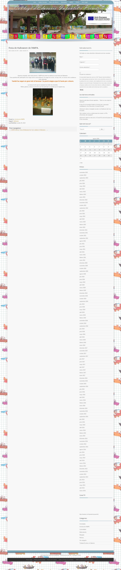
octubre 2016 (83, 383)
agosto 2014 (83, 449)
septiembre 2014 (84, 446)
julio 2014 (82, 452)
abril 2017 (82, 367)
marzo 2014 (83, 463)
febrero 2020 (83, 290)
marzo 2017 (83, 370)
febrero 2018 (83, 342)
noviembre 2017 (84, 350)
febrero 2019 (83, 317)
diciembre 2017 (83, 348)
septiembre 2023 (84, 178)
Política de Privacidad (39, 559)
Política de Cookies (52, 559)
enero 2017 (82, 375)
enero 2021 (82, 260)
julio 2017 (82, 359)
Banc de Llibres (53, 2)
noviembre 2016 (84, 381)
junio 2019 (82, 307)
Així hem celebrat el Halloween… (38, 130)
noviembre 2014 (84, 441)
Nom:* (81, 57)
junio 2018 (82, 331)
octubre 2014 (83, 444)
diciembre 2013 (83, 468)
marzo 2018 (83, 339)
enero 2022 (82, 227)
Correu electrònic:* (85, 67)
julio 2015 (82, 419)
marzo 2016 (83, 400)
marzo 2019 (83, 315)
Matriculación (83, 532)
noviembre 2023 (84, 172)
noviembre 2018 (84, 320)
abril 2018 (82, 337)
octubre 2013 (83, 474)
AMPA (71, 2)
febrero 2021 (83, 257)
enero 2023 (82, 197)
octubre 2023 (83, 175)
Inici (34, 2)
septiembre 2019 (84, 301)
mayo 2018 (82, 334)
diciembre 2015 (83, 408)
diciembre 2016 (83, 378)
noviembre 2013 (84, 471)
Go (101, 129)
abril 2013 (82, 488)
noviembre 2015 (84, 411)
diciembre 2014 (83, 438)
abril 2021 (82, 252)
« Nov (81, 162)
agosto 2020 (83, 274)
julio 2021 (82, 243)
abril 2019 (82, 312)
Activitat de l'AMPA (20, 119)
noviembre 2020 (84, 265)
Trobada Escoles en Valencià (87, 543)
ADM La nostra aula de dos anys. (84, 559)
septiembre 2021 (84, 238)
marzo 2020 (83, 287)
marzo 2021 (83, 254)
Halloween (16, 121)
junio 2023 (82, 183)
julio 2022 (82, 211)
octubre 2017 (83, 353)
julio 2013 (82, 479)
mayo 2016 (82, 394)
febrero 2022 (83, 224)
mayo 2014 (82, 457)
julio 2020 (82, 276)
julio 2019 (82, 304)
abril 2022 (82, 219)
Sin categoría (83, 540)
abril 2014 (82, 460)
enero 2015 (82, 435)
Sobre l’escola (43, 2)
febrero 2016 (83, 403)
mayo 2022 (82, 216)
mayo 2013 (82, 485)
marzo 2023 (83, 191)
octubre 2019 (83, 298)
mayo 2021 (82, 249)
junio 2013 (82, 482)
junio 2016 (82, 392)
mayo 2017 (82, 364)
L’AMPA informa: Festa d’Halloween (19, 130)
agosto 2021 (83, 241)
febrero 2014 (83, 466)
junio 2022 (82, 213)
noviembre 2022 (84, 202)
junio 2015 (82, 422)
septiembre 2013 (84, 477)
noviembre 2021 (84, 232)
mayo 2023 (82, 186)
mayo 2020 (82, 282)
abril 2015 (82, 427)
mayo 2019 (82, 309)
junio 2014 (82, 455)
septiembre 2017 (84, 356)
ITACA (77, 2)
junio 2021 (82, 246)
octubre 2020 (83, 268)
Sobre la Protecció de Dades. (66, 559)
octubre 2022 (83, 205)
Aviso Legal (29, 559)
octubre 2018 (83, 323)
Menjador (64, 2)
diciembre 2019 (83, 293)
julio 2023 (82, 180)
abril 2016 (82, 397)
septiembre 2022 (84, 208)
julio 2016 (82, 389)
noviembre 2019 (84, 296)
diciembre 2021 (83, 230)
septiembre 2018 (84, 326)
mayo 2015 (82, 424)
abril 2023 (82, 189)
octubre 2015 (83, 414)
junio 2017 (82, 361)
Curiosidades (83, 529)
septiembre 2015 (84, 416)
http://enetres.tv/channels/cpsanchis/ (89, 514)
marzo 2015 (83, 430)
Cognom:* (82, 62)
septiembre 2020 (84, 271)
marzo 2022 (83, 221)
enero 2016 (82, 405)
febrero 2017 (83, 372)
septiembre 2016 (84, 386)
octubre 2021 (83, 235)
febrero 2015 (83, 433)
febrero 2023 (83, 194)
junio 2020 (82, 279)
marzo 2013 (83, 490)
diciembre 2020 (83, 263)
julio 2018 (82, 328)
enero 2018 (82, 345)
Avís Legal (85, 2)
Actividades (83, 524)
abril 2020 (82, 285)
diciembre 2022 (83, 200)
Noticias (82, 537)
